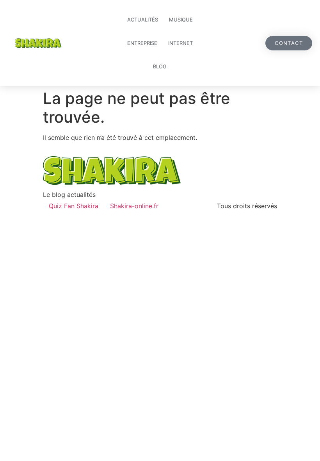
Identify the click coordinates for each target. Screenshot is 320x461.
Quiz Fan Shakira (73, 206)
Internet (180, 43)
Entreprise (142, 43)
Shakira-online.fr (134, 206)
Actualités (142, 19)
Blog (160, 66)
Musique (181, 19)
